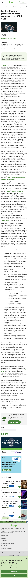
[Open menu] (2, 2)
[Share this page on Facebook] (6, 434)
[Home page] (14, 525)
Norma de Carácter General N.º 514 (14, 191)
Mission (10, 552)
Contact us (4, 552)
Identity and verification (8, 430)
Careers (17, 555)
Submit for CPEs (14, 422)
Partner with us (18, 552)
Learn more (18, 565)
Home (2, 7)
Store (23, 2)
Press (24, 552)
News (7, 7)
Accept (14, 575)
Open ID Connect (5, 220)
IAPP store (11, 555)
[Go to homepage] (11, 2)
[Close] (26, 558)
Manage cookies (14, 567)
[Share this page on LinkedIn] (2, 434)
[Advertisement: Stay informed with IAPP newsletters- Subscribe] (14, 464)
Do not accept (14, 571)
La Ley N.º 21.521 (5, 65)
